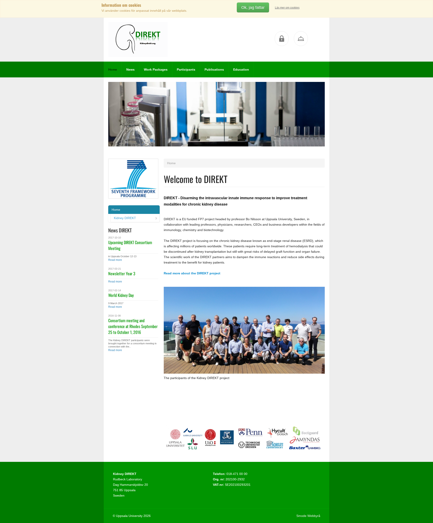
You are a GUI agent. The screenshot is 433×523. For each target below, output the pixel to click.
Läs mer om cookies (287, 7)
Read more (115, 260)
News (130, 69)
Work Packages (156, 69)
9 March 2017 (115, 303)
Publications (214, 69)
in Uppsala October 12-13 (122, 256)
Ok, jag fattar (253, 7)
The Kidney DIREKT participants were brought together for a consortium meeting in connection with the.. (132, 343)
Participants (186, 69)
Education (241, 69)
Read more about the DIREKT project (192, 273)
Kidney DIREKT (125, 218)
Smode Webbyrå (308, 516)
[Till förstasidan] (138, 39)
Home (112, 69)
